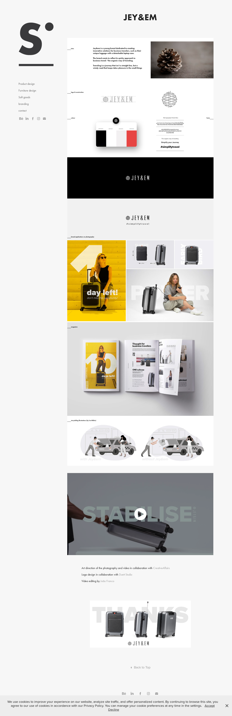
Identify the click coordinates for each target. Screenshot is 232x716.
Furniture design (27, 90)
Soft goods (24, 97)
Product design (26, 84)
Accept (210, 705)
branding (23, 104)
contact (22, 110)
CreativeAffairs (161, 568)
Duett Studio (125, 574)
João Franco (107, 581)
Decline (113, 709)
